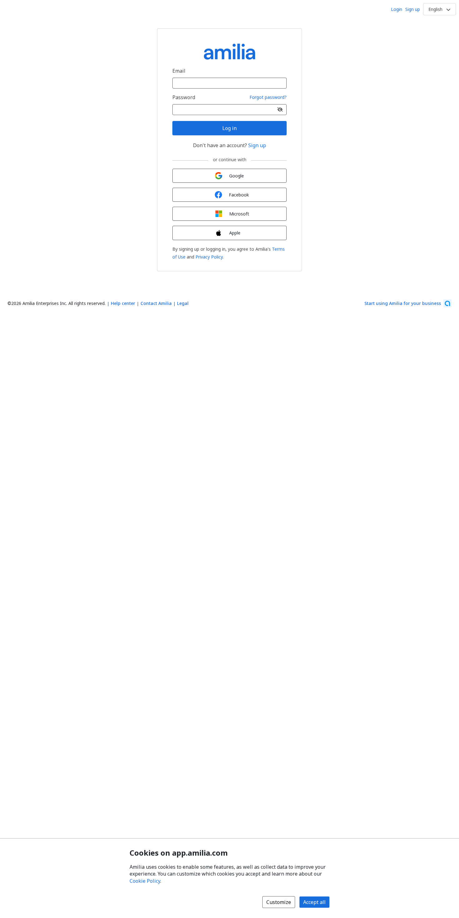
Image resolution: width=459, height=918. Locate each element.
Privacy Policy (209, 257)
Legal (183, 303)
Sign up (412, 9)
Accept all (314, 902)
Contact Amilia (156, 303)
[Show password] (280, 109)
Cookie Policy (145, 880)
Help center (123, 303)
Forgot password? (268, 97)
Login (396, 9)
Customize (278, 902)
